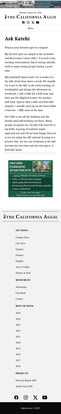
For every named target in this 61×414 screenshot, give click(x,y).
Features (20, 255)
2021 (18, 336)
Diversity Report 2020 (26, 380)
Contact (19, 298)
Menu (30, 28)
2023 (18, 324)
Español (19, 260)
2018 (18, 354)
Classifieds (21, 292)
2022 (18, 330)
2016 (18, 366)
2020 (18, 342)
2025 (18, 312)
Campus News (22, 237)
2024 (18, 318)
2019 (18, 348)
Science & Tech (23, 272)
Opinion (19, 249)
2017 (18, 360)
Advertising (21, 286)
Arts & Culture (23, 266)
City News (21, 243)
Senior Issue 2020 (24, 386)
